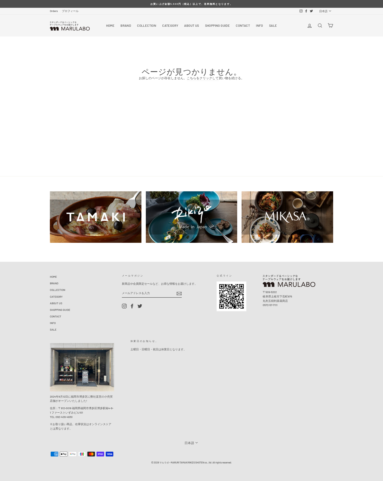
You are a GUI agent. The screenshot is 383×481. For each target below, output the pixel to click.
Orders (54, 11)
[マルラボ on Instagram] (124, 306)
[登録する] (179, 293)
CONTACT (243, 25)
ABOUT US (191, 25)
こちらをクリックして (203, 78)
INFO (259, 25)
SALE (273, 25)
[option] (191, 4)
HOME (110, 25)
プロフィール (70, 11)
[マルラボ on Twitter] (139, 306)
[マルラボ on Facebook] (132, 306)
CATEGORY (170, 25)
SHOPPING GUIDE (217, 25)
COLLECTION (146, 25)
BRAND (125, 25)
